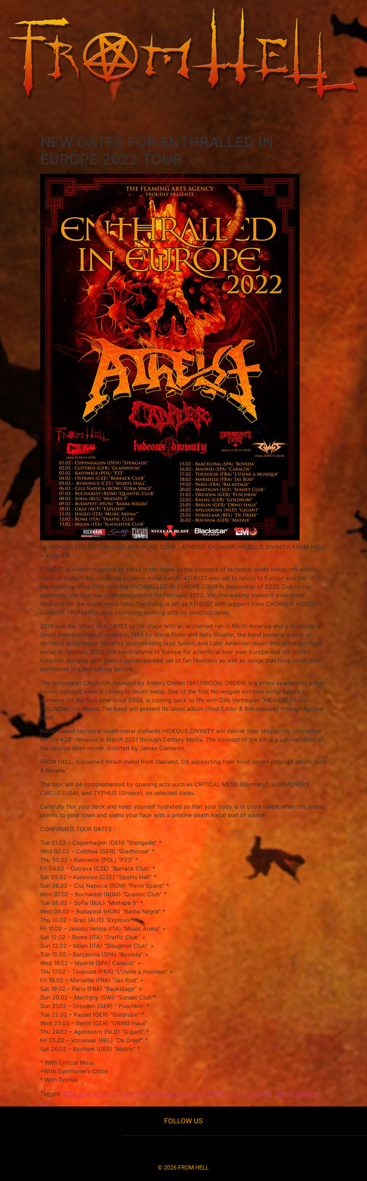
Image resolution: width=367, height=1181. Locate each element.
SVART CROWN (297, 1093)
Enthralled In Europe (177, 1093)
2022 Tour (76, 1093)
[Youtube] (219, 1147)
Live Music (258, 1093)
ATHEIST (105, 1093)
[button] (183, 118)
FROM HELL (224, 1093)
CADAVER (133, 1093)
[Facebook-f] (147, 1147)
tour (45, 1102)
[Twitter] (195, 1147)
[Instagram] (171, 1147)
